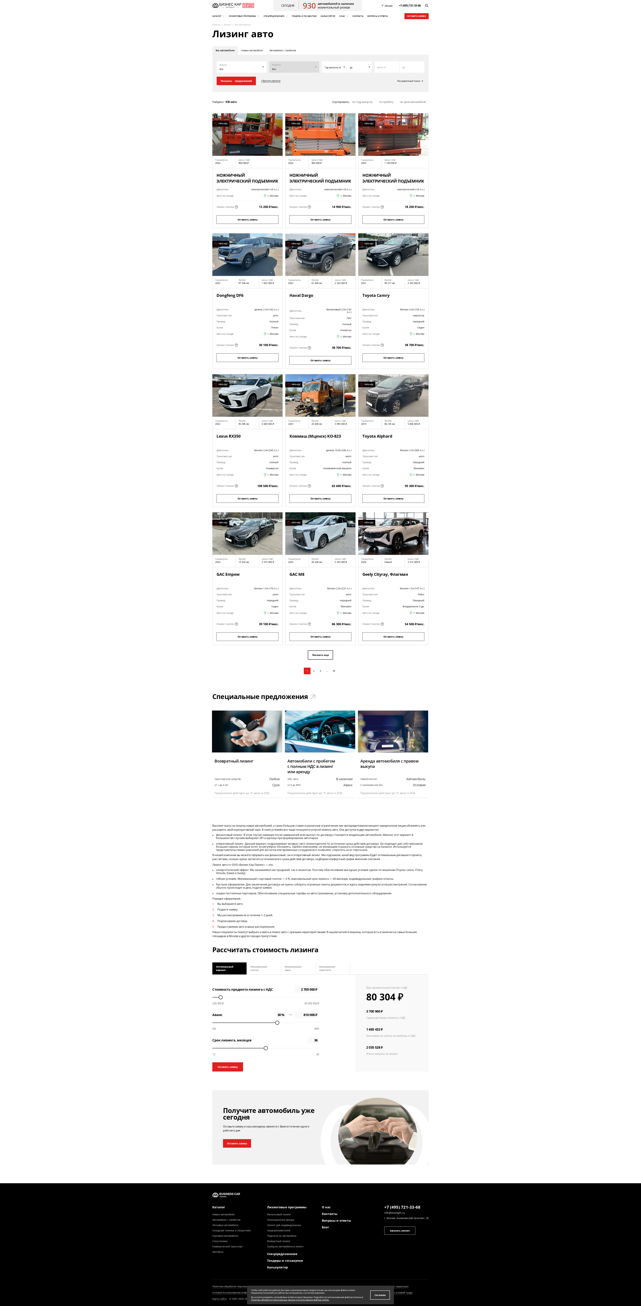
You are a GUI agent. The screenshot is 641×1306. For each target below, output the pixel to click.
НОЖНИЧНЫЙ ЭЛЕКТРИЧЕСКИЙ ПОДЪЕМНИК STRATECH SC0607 (247, 181)
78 (334, 670)
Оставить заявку (416, 16)
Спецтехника (220, 1241)
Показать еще (320, 655)
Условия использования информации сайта (238, 1292)
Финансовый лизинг (279, 1214)
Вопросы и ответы (336, 1220)
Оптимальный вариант (224, 968)
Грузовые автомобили (225, 1235)
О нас (326, 1207)
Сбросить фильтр (271, 80)
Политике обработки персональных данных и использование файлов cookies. (290, 1299)
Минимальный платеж (258, 968)
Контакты (329, 1214)
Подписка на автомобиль (281, 1235)
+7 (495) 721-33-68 (402, 1207)
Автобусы (217, 1251)
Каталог (218, 1207)
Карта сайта (219, 1298)
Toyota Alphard (377, 436)
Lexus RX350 (229, 436)
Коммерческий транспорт (227, 1246)
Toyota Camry (375, 295)
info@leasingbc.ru (394, 1212)
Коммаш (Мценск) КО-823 (315, 436)
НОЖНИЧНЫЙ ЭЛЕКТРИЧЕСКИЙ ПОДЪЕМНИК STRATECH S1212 (393, 181)
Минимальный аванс (293, 968)
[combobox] (334, 67)
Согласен (380, 1295)
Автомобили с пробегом (226, 1219)
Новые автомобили (223, 1214)
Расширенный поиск (408, 81)
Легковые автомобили (225, 1225)
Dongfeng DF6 (230, 295)
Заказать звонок (400, 1230)
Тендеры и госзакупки (285, 1261)
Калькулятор (277, 1267)
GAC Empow (228, 574)
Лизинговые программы (287, 1207)
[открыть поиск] (427, 6)
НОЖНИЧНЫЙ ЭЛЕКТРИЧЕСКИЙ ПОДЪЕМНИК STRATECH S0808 (320, 181)
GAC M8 (296, 574)
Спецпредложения (282, 1254)
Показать (236, 81)
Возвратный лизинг (278, 1241)
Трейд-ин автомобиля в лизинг (285, 1246)
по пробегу (386, 102)
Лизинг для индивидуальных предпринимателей (284, 1227)
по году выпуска (362, 102)
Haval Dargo (301, 295)
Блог (325, 1227)
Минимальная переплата (327, 968)
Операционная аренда (280, 1219)
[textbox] (334, 67)
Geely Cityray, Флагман (385, 574)
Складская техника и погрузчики (231, 1230)
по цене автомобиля (413, 102)
